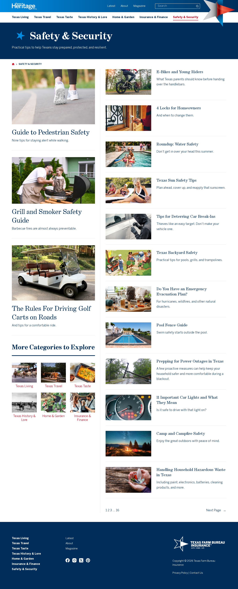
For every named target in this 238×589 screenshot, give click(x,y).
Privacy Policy (180, 573)
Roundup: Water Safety (177, 144)
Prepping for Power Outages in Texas (190, 361)
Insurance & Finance (154, 17)
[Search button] (197, 6)
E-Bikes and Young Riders (179, 71)
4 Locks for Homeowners (178, 107)
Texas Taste (64, 17)
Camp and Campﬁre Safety (180, 433)
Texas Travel (42, 17)
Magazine (139, 6)
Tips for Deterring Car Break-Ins (185, 216)
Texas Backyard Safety (176, 252)
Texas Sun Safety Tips (176, 180)
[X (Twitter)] (81, 560)
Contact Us (196, 573)
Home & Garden (123, 17)
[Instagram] (74, 560)
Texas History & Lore (92, 17)
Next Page (216, 510)
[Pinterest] (88, 560)
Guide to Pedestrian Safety (51, 132)
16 (117, 510)
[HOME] (13, 64)
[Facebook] (68, 560)
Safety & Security (185, 17)
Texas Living (20, 17)
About (124, 6)
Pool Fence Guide (171, 325)
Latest (111, 6)
